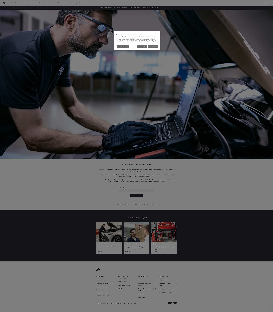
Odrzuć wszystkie (141, 46)
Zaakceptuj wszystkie (153, 46)
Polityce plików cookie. (127, 42)
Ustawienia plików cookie (123, 46)
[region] (137, 40)
